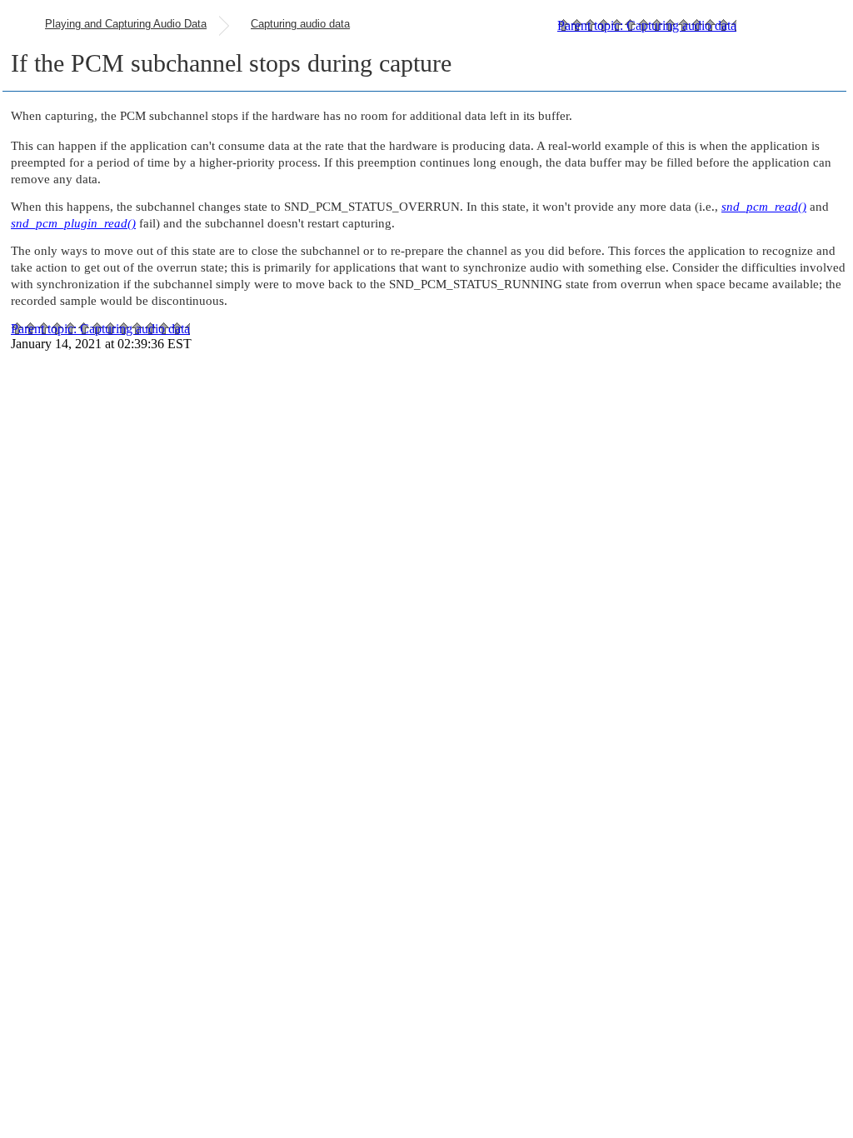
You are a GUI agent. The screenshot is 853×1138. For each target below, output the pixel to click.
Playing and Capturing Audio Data (126, 23)
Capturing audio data (300, 23)
